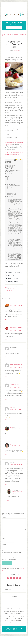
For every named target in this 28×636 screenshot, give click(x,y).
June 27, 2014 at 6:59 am (15, 387)
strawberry (7, 290)
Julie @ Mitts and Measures (16, 327)
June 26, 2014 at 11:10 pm (16, 367)
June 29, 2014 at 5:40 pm (15, 445)
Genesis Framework (10, 629)
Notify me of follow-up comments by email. (11, 552)
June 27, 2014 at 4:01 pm (15, 409)
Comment (4, 517)
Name (4, 532)
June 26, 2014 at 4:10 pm (15, 349)
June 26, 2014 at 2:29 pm (15, 330)
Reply (6, 319)
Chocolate (12, 288)
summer (11, 290)
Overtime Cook (14, 13)
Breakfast (11, 286)
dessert (16, 288)
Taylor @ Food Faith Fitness (16, 384)
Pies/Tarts (21, 286)
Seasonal (6, 287)
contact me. (19, 622)
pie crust (21, 288)
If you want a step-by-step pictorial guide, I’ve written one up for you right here (14, 142)
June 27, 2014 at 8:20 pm (15, 428)
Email (3, 538)
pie (18, 288)
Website (4, 544)
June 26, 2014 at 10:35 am (16, 305)
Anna (11, 407)
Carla (11, 444)
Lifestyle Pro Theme (17, 628)
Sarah (11, 427)
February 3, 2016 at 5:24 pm (16, 464)
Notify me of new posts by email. (9, 557)
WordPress (17, 629)
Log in (21, 629)
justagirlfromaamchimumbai (16, 364)
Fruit (18, 286)
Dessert (15, 286)
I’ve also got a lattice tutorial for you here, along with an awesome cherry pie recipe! (14, 154)
